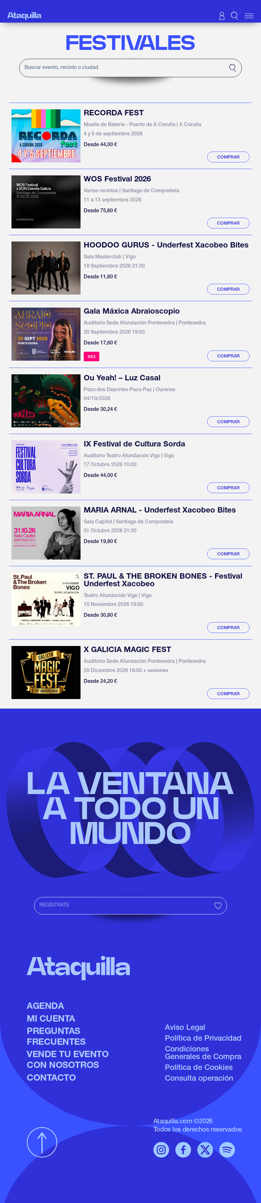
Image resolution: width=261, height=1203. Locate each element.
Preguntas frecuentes (56, 1037)
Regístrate (54, 905)
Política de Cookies (199, 1068)
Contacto (51, 1078)
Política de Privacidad (203, 1039)
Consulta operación (199, 1079)
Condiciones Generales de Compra (203, 1053)
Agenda (45, 1006)
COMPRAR (228, 157)
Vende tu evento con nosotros (68, 1060)
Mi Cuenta (51, 1019)
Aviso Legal (185, 1028)
